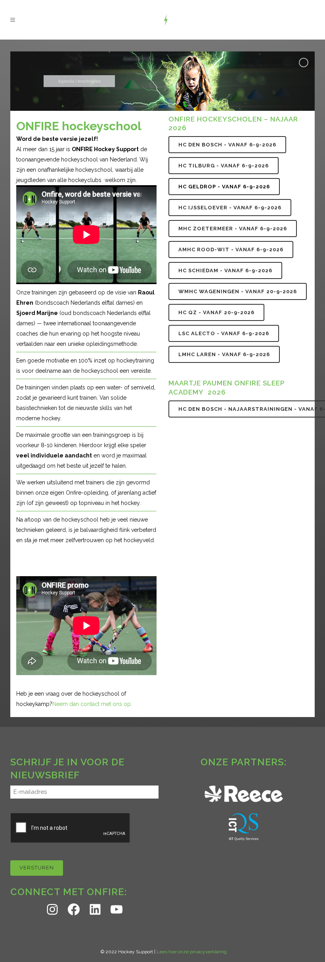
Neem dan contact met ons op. (92, 704)
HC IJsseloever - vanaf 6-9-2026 (229, 208)
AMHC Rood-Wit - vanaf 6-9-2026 (230, 249)
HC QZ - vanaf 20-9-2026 (216, 312)
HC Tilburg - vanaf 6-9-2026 (223, 166)
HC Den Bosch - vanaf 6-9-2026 (227, 145)
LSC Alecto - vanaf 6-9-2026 (223, 333)
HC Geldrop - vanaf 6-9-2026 (224, 187)
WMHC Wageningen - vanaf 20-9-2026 (237, 291)
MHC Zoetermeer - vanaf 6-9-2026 (232, 228)
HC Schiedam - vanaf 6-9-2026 (225, 270)
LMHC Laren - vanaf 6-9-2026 (224, 354)
